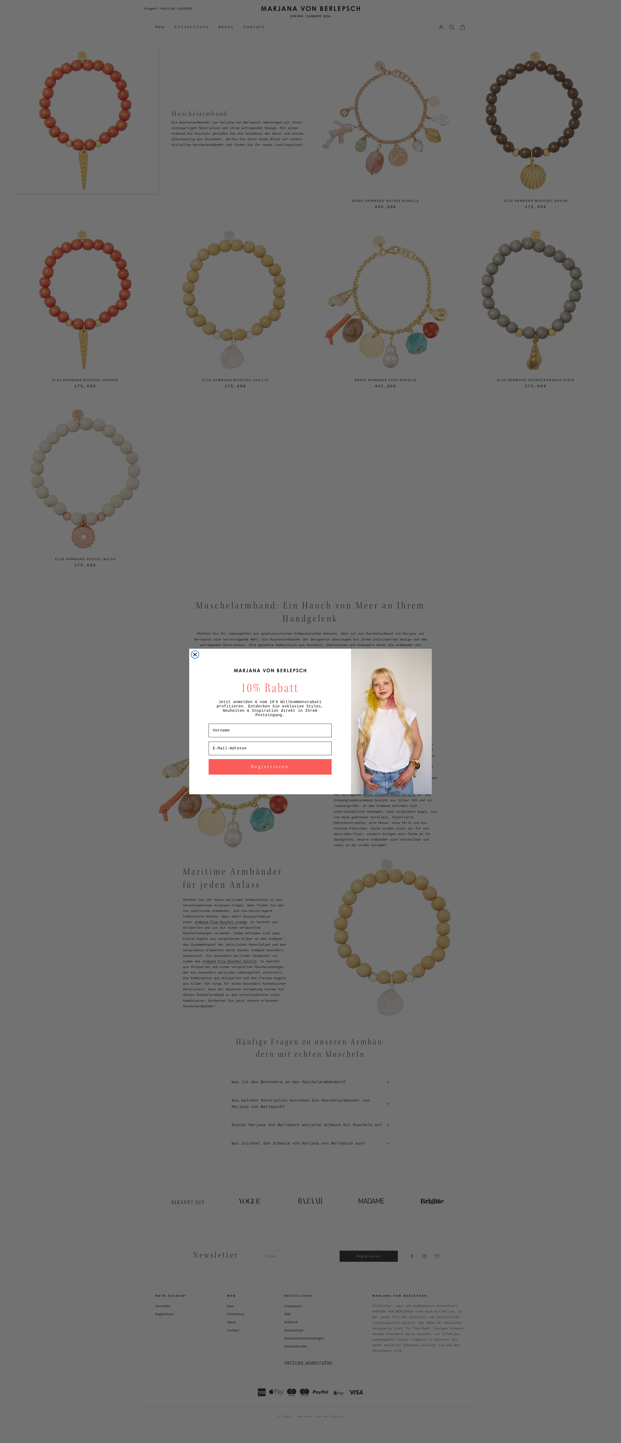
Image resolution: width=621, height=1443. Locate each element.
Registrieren (270, 767)
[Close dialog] (195, 654)
